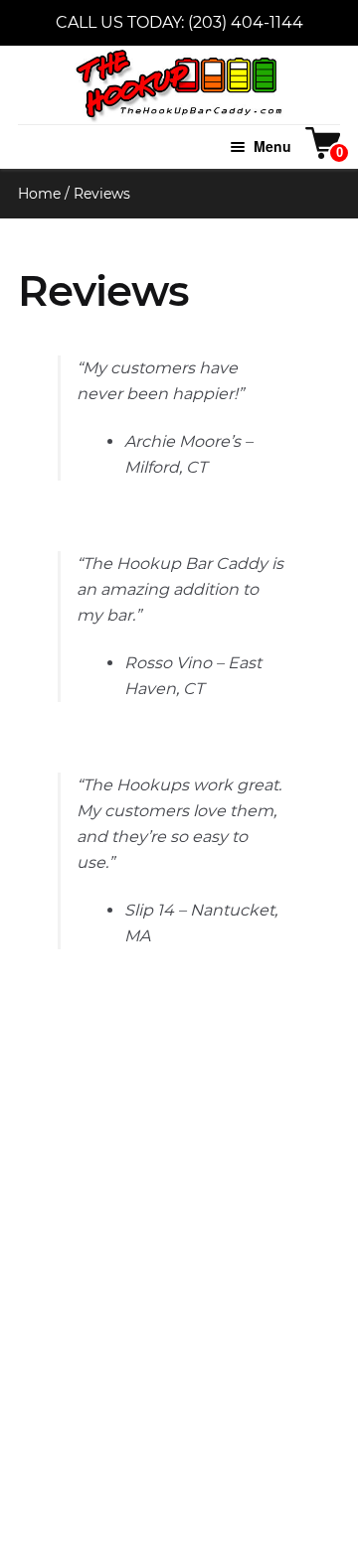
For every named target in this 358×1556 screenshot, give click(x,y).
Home (39, 194)
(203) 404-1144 (245, 22)
